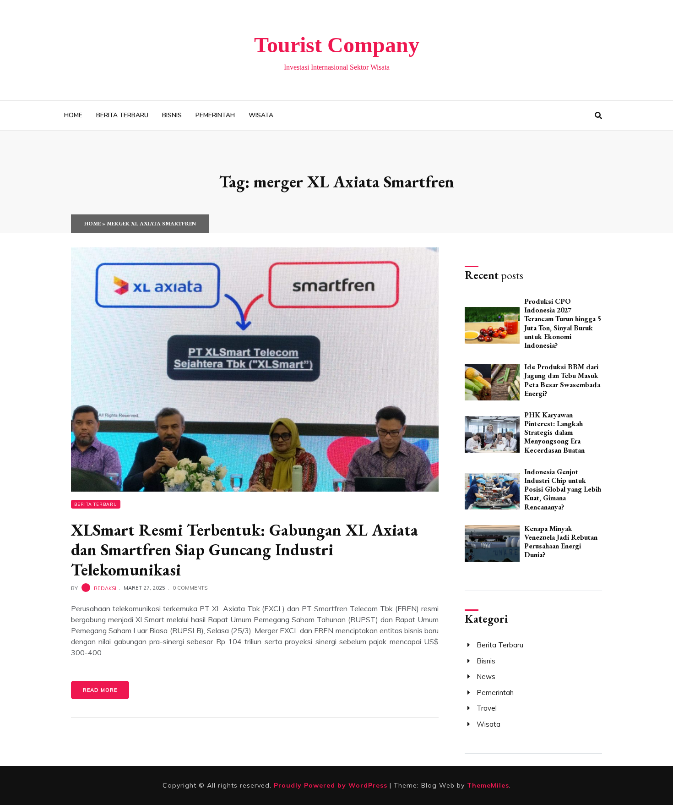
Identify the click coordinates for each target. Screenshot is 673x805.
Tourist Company (336, 45)
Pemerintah (215, 115)
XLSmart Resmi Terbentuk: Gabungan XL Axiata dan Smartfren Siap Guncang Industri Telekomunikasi (244, 549)
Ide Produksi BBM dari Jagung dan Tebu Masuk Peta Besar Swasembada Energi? (562, 380)
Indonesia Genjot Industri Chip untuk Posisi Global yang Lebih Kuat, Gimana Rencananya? (562, 489)
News (486, 676)
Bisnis (172, 115)
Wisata (261, 115)
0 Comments (190, 588)
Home (73, 115)
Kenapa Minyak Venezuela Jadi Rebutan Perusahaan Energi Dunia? (560, 542)
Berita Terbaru (122, 115)
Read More (100, 690)
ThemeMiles (488, 785)
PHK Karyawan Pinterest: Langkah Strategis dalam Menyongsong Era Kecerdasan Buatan (554, 432)
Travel (487, 708)
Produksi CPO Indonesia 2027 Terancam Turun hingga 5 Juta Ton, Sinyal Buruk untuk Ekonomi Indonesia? (562, 323)
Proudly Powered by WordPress (332, 785)
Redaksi (105, 588)
